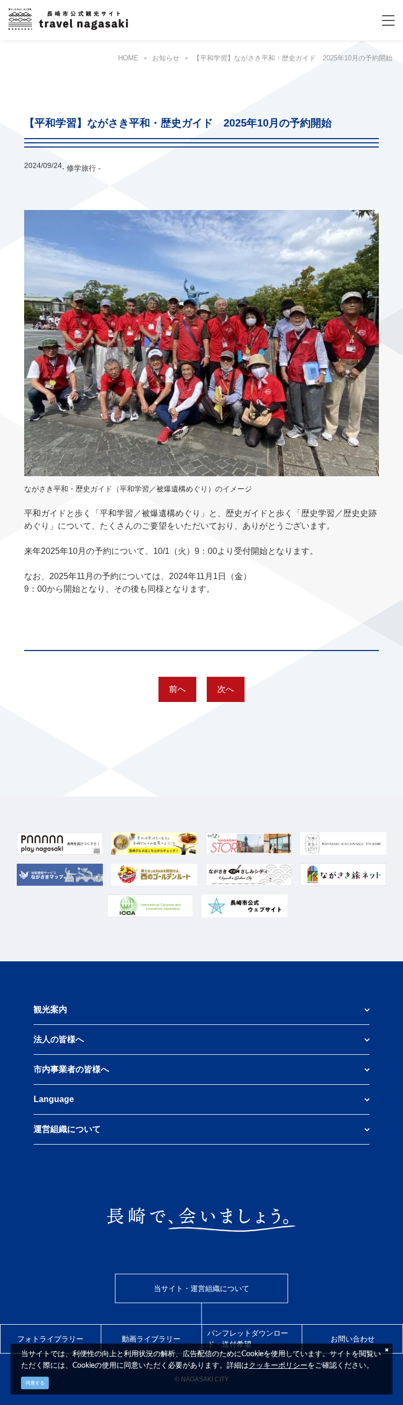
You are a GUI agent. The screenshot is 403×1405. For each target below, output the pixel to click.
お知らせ (165, 58)
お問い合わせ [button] (353, 1339)
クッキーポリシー (278, 1365)
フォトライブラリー (50, 1339)
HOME (128, 58)
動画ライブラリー (151, 1339)
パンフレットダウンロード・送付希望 (247, 1338)
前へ (177, 689)
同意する (35, 1383)
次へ (225, 689)
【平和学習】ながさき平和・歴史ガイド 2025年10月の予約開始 (293, 58)
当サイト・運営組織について (201, 1288)
